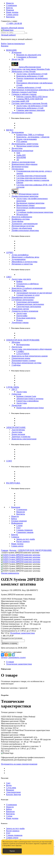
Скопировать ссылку (17, 657)
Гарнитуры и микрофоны (27, 401)
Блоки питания (18, 434)
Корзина (4, 46)
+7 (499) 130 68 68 (14, 23)
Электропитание (13, 792)
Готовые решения (19, 521)
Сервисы (15, 537)
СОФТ (9, 461)
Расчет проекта (23, 541)
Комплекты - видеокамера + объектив (32, 137)
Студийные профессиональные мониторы (34, 212)
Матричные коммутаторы (27, 146)
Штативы (20, 286)
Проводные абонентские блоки (30, 408)
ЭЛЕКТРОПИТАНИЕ (16, 427)
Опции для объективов (21, 228)
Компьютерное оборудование (24, 164)
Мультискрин (22, 214)
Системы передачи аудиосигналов (31, 176)
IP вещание (16, 52)
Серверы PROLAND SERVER (29, 99)
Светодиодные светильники (28, 306)
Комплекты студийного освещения (26, 288)
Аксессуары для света (21, 279)
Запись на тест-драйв (25, 539)
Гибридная (16, 394)
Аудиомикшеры (18, 259)
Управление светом (20, 309)
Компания (15, 507)
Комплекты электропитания (23, 439)
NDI (18, 153)
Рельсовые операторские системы (26, 363)
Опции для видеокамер (26, 139)
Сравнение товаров (24, 532)
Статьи (19, 525)
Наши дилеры (12, 12)
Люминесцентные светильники (30, 304)
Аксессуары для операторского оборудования (31, 349)
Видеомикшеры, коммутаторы (24, 144)
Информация (17, 523)
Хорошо (12, 851)
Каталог (13, 550)
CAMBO (20, 351)
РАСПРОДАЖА (13, 483)
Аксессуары (21, 313)
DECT (14, 389)
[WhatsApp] (9, 654)
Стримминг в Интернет (26, 57)
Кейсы (14, 519)
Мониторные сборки (25, 205)
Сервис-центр (12, 14)
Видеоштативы (23, 344)
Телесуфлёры (17, 221)
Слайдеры (16, 365)
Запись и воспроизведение (23, 162)
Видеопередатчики (19, 166)
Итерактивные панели (28, 194)
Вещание (10, 790)
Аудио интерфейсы (20, 255)
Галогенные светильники (27, 302)
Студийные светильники (22, 300)
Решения (10, 10)
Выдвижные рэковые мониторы (30, 203)
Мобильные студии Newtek (23, 71)
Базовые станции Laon (26, 396)
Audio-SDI (20, 155)
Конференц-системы (20, 219)
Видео (9, 785)
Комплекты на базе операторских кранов (29, 356)
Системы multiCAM (20, 101)
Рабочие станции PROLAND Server (32, 96)
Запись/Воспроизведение (29, 67)
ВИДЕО (9, 130)
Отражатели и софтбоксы (27, 284)
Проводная (16, 405)
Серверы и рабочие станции (23, 94)
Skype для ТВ (17, 59)
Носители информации (21, 217)
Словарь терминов (24, 530)
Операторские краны (20, 358)
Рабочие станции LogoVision (24, 92)
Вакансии (20, 512)
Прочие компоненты (10, 573)
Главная (4, 550)
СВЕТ (9, 277)
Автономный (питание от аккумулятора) (34, 293)
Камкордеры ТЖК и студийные (30, 134)
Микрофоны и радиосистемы (24, 262)
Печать (4, 657)
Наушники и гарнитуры (22, 264)
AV (17, 160)
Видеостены (17, 148)
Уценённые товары (20, 322)
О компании (11, 5)
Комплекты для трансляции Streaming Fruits (30, 69)
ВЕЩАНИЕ (11, 50)
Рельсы (19, 320)
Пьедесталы (16, 347)
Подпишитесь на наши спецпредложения (19, 764)
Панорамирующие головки (23, 360)
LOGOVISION (22, 354)
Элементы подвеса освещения (24, 311)
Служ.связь (11, 788)
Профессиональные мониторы (24, 196)
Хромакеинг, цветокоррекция (24, 223)
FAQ (18, 528)
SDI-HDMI (21, 157)
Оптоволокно (17, 169)
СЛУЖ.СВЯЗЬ (12, 387)
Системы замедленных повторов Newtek (29, 103)
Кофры (19, 281)
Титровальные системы (21, 112)
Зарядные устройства (20, 436)
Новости (10, 3)
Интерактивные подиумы (22, 226)
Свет (8, 783)
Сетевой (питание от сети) (28, 295)
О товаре (10, 662)
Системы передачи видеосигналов (31, 178)
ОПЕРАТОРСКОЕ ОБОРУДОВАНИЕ (23, 340)
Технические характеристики (19, 664)
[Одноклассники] (6, 654)
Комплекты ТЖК (19, 290)
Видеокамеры (17, 132)
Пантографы (21, 316)
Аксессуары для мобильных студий (31, 74)
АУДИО (9, 252)
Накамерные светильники (23, 297)
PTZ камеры (21, 141)
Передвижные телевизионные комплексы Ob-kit (32, 90)
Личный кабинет (8, 35)
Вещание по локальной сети (28, 55)
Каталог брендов (13, 794)
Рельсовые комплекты (26, 318)
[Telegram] (13, 654)
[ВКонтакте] (2, 654)
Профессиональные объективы (25, 230)
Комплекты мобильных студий (29, 76)
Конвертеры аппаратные (22, 150)
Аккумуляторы (18, 430)
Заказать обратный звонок (12, 28)
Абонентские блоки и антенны (29, 398)
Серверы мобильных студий (28, 87)
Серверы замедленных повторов (30, 110)
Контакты (10, 17)
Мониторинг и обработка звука (25, 257)
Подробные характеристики (22, 633)
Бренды (9, 8)
